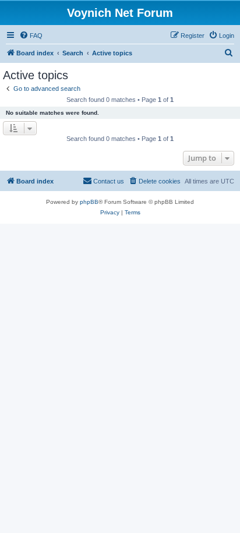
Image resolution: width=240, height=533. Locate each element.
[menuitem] (31, 36)
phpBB (89, 202)
